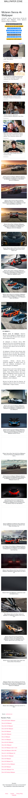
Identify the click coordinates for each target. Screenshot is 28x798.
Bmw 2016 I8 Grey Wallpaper (8, 764)
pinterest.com (9, 714)
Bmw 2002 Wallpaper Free (8, 769)
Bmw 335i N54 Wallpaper (7, 728)
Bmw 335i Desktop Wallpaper (8, 772)
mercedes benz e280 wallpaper (14, 37)
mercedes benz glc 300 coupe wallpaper (14, 26)
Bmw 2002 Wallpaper (6, 734)
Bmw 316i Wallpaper (6, 739)
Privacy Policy (19, 793)
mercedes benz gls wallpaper (14, 28)
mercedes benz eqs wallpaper (14, 34)
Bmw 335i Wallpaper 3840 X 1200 (9, 747)
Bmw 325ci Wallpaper (6, 745)
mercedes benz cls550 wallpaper (14, 39)
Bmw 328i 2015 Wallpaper (8, 756)
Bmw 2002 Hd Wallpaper (7, 726)
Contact (12, 793)
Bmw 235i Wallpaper (6, 731)
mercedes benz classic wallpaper (14, 30)
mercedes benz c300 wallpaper (14, 32)
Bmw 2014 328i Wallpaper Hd (8, 753)
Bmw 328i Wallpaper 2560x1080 (9, 750)
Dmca (6, 793)
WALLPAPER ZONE (13, 1)
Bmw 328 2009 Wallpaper (7, 742)
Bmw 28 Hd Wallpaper (7, 723)
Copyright (14, 795)
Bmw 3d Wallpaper (6, 737)
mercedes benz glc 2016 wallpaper (14, 24)
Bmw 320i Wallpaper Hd (7, 761)
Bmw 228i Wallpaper (6, 766)
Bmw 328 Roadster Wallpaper (8, 720)
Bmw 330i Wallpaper (6, 758)
